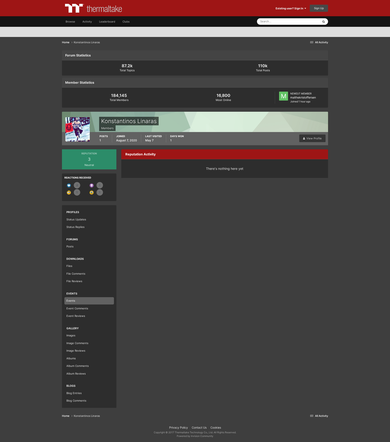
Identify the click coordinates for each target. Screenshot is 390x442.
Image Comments (77, 343)
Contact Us (199, 427)
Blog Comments (76, 400)
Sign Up (319, 8)
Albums (71, 358)
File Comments (75, 273)
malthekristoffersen (303, 97)
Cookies (215, 427)
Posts (70, 246)
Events (70, 300)
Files (69, 266)
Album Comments (77, 365)
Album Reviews (76, 373)
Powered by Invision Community (195, 436)
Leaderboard (107, 21)
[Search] (323, 21)
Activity (87, 21)
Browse (70, 21)
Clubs (126, 21)
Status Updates (305, 21)
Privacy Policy (178, 427)
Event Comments (77, 308)
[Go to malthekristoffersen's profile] (283, 96)
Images (70, 335)
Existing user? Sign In (290, 8)
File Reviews (74, 281)
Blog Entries (74, 393)
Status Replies (75, 227)
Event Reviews (75, 315)
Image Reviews (75, 350)
